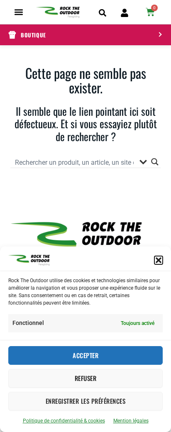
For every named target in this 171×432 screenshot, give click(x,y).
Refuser (86, 378)
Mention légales (131, 421)
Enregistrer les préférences (86, 400)
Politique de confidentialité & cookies (64, 421)
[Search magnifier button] (155, 162)
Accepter (85, 355)
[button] (158, 260)
